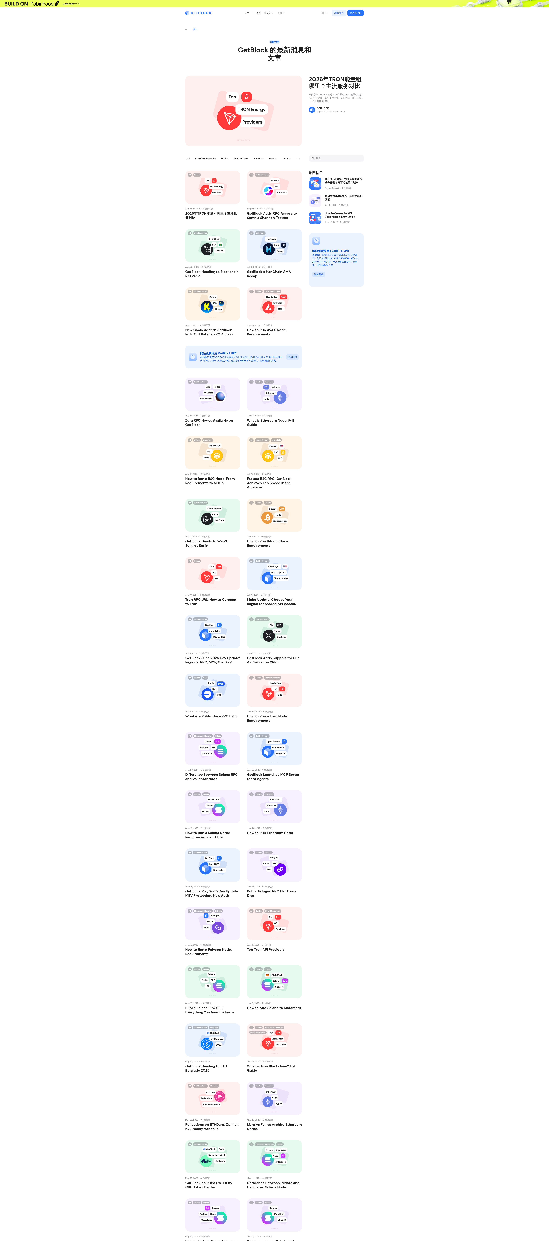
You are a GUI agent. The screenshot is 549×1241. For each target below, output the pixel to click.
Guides (224, 158)
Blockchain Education (205, 158)
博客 (195, 29)
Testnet (286, 158)
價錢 (258, 13)
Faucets (273, 158)
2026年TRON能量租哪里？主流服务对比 (335, 82)
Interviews (259, 158)
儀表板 (353, 12)
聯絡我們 (339, 12)
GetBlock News (241, 158)
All (188, 158)
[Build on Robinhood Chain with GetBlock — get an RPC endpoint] (274, 3)
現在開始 (292, 356)
